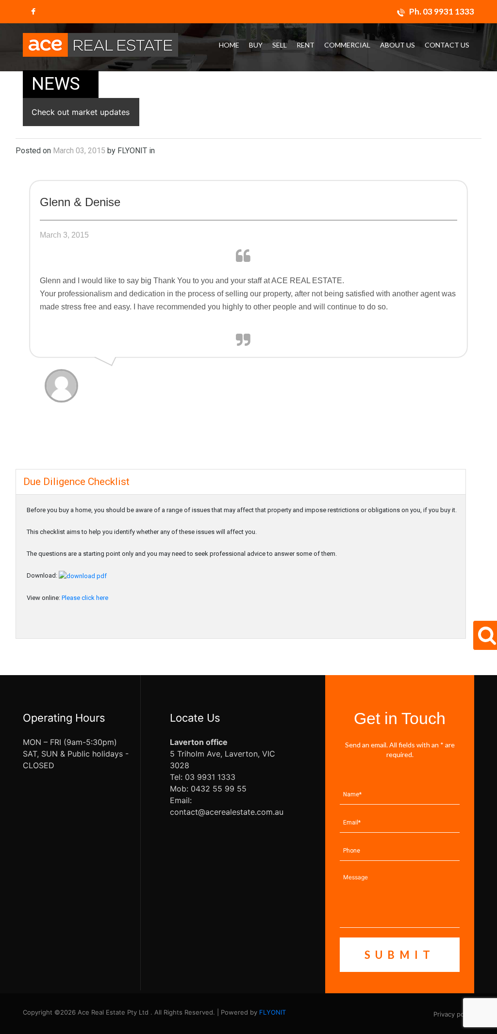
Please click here (85, 597)
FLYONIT (272, 1012)
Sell (279, 45)
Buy (256, 45)
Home (229, 45)
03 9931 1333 (448, 11)
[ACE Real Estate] (100, 44)
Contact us (447, 45)
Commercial (347, 45)
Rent (306, 45)
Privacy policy (453, 1014)
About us (397, 45)
